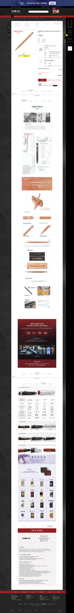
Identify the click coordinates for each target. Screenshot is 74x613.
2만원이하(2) (37, 25)
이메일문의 (20, 599)
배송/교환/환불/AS (50, 91)
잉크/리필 (44, 16)
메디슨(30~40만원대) (47, 23)
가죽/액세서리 (54, 16)
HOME (42, 20)
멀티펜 (25, 16)
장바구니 (68, 21)
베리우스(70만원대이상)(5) (17, 23)
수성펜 (20, 16)
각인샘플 (68, 24)
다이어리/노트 (36, 16)
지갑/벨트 (50, 16)
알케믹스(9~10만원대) (17, 25)
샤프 (22, 16)
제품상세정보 (24, 91)
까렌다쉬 (45, 20)
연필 (27, 16)
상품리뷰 (72, 23)
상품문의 (37, 91)
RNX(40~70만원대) (37, 23)
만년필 (15, 16)
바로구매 (42, 80)
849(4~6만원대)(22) (27, 25)
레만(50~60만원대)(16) (27, 23)
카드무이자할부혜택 (70, 26)
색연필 (33, 16)
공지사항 (72, 24)
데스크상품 (60, 16)
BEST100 (19, 6)
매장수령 (59, 80)
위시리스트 (54, 80)
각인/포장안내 (43, 91)
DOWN (65, 38)
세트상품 (40, 16)
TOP (65, 37)
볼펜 (17, 16)
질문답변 (72, 21)
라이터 (57, 16)
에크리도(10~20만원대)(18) (56, 23)
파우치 (47, 16)
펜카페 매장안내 (70, 27)
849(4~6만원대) (49, 20)
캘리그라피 (30, 16)
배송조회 (68, 23)
